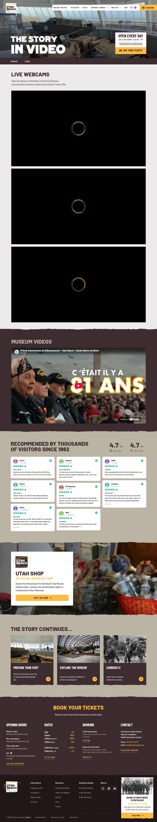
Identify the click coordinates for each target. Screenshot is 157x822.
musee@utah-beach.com (135, 745)
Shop (126, 8)
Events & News (35, 797)
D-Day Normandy (85, 792)
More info (114, 8)
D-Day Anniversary (85, 797)
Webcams (14, 61)
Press (57, 801)
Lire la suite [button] (16, 527)
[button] (151, 779)
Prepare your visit (60, 8)
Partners (58, 797)
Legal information (40, 817)
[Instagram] (103, 788)
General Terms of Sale (57, 817)
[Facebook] (109, 788)
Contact (58, 806)
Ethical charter (73, 817)
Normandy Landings (98, 8)
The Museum (75, 8)
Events (85, 8)
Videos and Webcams (62, 792)
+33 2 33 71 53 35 (132, 742)
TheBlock (28, 817)
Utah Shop (33, 801)
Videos (27, 61)
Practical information (62, 788)
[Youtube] (114, 788)
